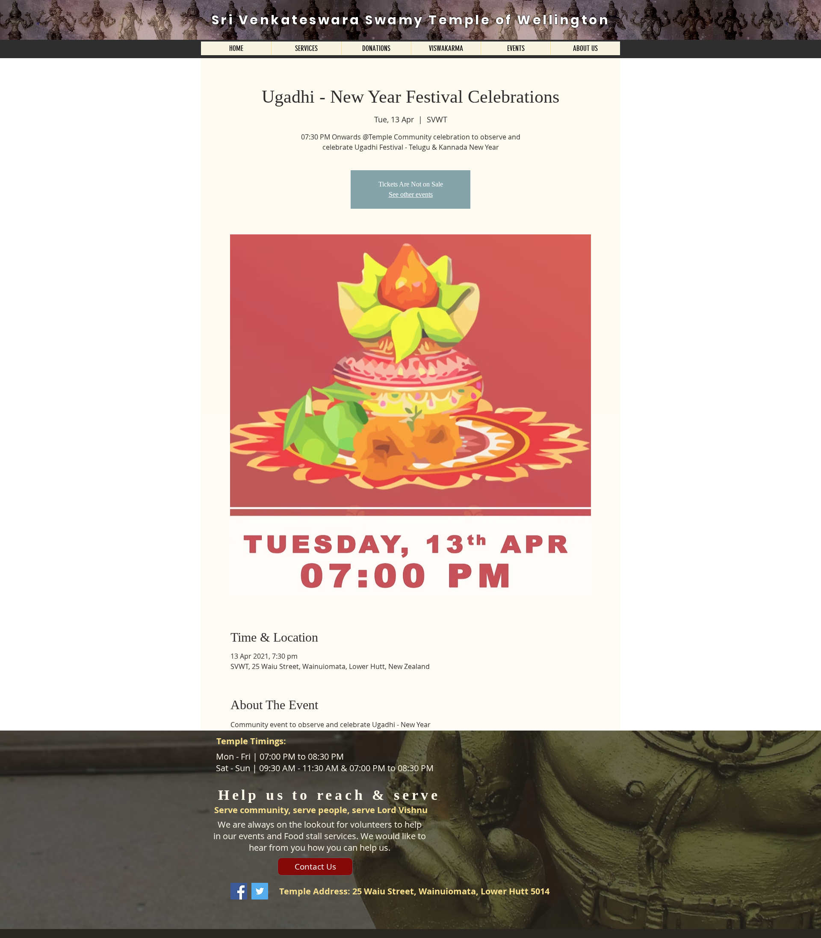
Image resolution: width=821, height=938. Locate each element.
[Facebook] (238, 891)
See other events (411, 194)
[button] (306, 48)
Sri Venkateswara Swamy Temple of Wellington (411, 20)
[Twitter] (259, 891)
